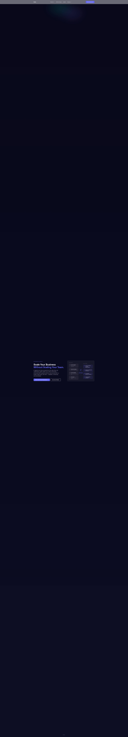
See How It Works (55, 379)
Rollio (35, 2)
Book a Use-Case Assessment (41, 379)
